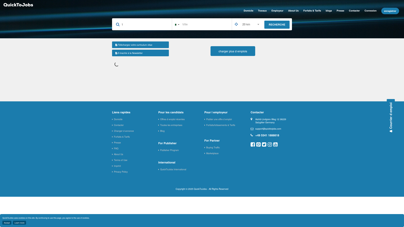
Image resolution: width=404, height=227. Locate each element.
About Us (293, 10)
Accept (7, 222)
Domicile (248, 10)
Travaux (262, 10)
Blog (162, 130)
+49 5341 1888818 (267, 135)
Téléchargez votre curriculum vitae (134, 44)
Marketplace (212, 153)
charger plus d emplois (233, 51)
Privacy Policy (121, 171)
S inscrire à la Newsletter (130, 53)
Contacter (354, 10)
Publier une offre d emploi (219, 119)
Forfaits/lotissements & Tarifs (220, 125)
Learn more (19, 222)
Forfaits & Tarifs (312, 10)
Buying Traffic (213, 147)
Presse (340, 10)
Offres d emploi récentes (172, 119)
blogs (329, 10)
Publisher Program (169, 150)
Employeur (277, 10)
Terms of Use (120, 160)
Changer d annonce (124, 130)
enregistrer (390, 11)
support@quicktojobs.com (268, 128)
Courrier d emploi (390, 116)
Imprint (117, 165)
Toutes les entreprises (171, 125)
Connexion (371, 10)
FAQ (116, 148)
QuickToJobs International (173, 169)
